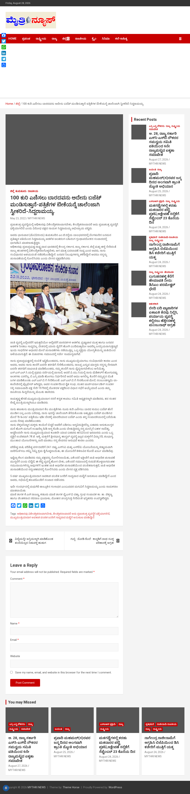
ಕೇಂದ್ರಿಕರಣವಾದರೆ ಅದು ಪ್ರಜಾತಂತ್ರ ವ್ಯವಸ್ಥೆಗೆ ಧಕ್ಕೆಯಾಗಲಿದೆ (81, 513)
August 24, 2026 (158, 227)
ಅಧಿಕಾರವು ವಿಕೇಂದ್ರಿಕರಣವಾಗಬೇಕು (34, 513)
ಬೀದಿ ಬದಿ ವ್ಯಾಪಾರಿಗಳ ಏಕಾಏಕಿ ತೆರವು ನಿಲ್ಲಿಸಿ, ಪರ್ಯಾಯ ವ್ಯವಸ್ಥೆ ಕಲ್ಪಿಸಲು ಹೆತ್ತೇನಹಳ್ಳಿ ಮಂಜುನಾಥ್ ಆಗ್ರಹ (163, 316)
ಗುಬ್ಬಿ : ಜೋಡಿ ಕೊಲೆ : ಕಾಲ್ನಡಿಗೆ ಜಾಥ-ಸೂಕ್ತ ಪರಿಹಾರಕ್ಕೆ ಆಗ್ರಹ (92, 540)
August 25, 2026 (158, 191)
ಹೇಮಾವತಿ (168, 272)
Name (14, 623)
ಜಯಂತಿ (152, 169)
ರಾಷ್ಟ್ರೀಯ (41, 38)
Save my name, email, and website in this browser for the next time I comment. (63, 672)
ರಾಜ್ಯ (54, 38)
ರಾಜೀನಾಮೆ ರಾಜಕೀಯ (168, 237)
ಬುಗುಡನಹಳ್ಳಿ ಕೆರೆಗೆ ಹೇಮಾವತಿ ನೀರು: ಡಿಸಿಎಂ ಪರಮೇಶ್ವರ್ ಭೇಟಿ (162, 282)
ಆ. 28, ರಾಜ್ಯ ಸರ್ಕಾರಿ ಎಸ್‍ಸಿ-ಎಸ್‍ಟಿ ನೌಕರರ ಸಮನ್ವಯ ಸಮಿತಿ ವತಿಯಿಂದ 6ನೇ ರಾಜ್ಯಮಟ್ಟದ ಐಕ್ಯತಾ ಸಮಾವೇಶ (163, 144)
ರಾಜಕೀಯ (80, 38)
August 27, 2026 (158, 159)
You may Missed (22, 702)
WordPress (115, 787)
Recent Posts (145, 119)
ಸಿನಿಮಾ (106, 38)
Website (15, 656)
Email (14, 640)
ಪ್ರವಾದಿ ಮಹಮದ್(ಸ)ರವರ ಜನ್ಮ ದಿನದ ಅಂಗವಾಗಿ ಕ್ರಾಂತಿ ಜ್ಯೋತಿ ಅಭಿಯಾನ (165, 180)
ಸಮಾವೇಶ (153, 129)
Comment (17, 578)
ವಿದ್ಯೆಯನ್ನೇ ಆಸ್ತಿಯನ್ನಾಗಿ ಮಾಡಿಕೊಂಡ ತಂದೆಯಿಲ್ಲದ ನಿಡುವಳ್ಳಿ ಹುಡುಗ (34, 540)
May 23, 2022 (18, 218)
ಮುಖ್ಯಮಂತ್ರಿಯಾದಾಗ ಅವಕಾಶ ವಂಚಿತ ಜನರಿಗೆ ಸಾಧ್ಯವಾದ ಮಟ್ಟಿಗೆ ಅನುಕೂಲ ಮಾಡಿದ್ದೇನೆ (52, 517)
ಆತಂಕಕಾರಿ (153, 304)
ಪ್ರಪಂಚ (26, 38)
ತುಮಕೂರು (21, 191)
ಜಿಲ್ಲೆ (64, 38)
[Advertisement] (95, 71)
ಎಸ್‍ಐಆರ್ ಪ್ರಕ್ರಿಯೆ (156, 201)
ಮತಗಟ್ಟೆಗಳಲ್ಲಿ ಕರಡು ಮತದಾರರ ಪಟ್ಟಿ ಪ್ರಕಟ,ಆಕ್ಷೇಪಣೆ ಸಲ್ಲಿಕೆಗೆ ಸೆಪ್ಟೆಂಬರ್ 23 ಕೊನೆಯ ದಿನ (164, 213)
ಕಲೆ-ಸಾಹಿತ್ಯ (121, 38)
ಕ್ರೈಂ (94, 38)
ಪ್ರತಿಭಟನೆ (153, 237)
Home (12, 38)
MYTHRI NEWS (36, 218)
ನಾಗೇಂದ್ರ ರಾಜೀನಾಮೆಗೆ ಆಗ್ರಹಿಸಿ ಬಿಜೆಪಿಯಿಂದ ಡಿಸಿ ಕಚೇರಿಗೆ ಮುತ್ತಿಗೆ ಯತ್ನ (164, 250)
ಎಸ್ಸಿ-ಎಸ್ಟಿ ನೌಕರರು (157, 126)
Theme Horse (71, 787)
